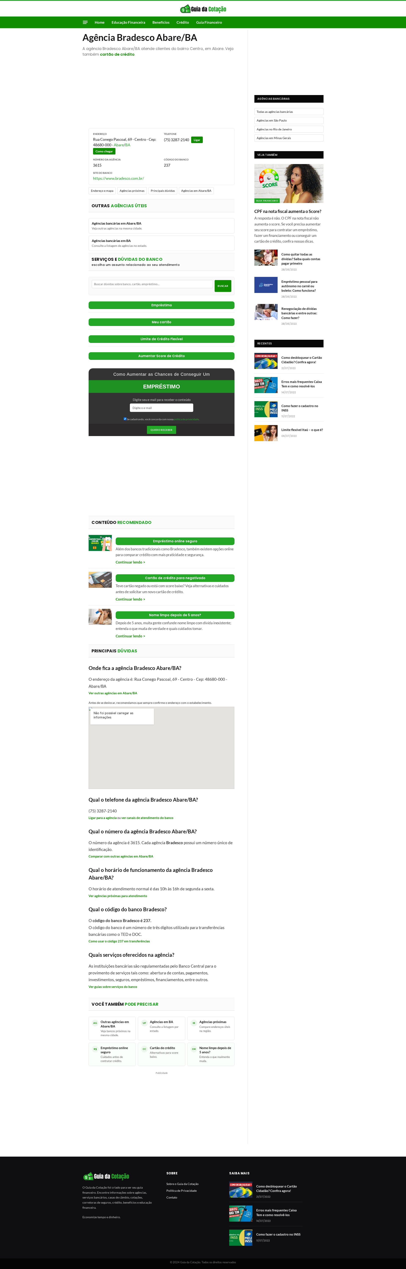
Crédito (183, 22)
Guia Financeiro (209, 22)
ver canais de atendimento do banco (147, 818)
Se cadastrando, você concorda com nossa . (162, 419)
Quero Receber (162, 429)
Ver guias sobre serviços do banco (113, 987)
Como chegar (104, 151)
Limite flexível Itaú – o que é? (302, 430)
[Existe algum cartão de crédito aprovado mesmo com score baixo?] (100, 580)
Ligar (197, 140)
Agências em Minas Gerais (274, 138)
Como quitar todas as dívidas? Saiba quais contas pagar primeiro (300, 258)
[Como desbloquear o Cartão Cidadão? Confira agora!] (266, 361)
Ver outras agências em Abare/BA (113, 693)
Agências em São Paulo (272, 120)
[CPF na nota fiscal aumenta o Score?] (289, 183)
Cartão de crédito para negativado (175, 578)
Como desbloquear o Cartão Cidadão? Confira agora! (301, 360)
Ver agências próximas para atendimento (118, 896)
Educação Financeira (128, 22)
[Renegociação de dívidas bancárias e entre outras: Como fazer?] (266, 312)
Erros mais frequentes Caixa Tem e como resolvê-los (301, 384)
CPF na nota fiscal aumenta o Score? (287, 211)
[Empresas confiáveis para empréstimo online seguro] (100, 543)
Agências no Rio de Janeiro (274, 129)
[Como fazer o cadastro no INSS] (266, 409)
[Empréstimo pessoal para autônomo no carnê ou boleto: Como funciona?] (266, 285)
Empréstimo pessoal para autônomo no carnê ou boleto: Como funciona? (299, 286)
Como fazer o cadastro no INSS (299, 408)
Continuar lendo (129, 562)
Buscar (223, 285)
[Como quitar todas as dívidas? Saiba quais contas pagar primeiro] (266, 258)
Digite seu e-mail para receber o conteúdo (162, 400)
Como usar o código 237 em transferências (119, 941)
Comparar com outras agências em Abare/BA (121, 856)
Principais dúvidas (163, 190)
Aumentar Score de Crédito (161, 356)
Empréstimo (161, 305)
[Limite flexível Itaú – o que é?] (266, 433)
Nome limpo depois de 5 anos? (175, 615)
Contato (171, 1197)
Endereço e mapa (102, 190)
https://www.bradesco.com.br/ (118, 178)
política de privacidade (186, 419)
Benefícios (160, 22)
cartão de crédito (117, 54)
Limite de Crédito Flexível (162, 339)
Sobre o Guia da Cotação (182, 1184)
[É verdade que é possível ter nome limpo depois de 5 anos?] (100, 617)
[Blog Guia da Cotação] (203, 8)
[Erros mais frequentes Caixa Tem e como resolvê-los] (266, 385)
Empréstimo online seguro (175, 541)
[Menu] (85, 22)
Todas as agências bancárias (275, 111)
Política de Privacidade (181, 1190)
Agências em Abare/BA (196, 190)
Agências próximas (132, 190)
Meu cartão (161, 322)
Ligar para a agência (103, 818)
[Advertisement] (162, 92)
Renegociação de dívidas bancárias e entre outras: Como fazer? (299, 313)
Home (99, 22)
